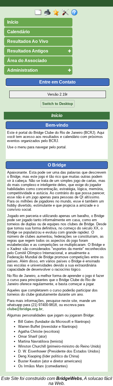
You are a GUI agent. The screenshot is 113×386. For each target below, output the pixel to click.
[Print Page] (48, 12)
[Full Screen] (39, 12)
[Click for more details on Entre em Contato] (57, 86)
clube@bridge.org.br (25, 309)
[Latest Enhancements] (57, 12)
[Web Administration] (66, 12)
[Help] (75, 12)
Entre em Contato (57, 82)
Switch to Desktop (57, 104)
